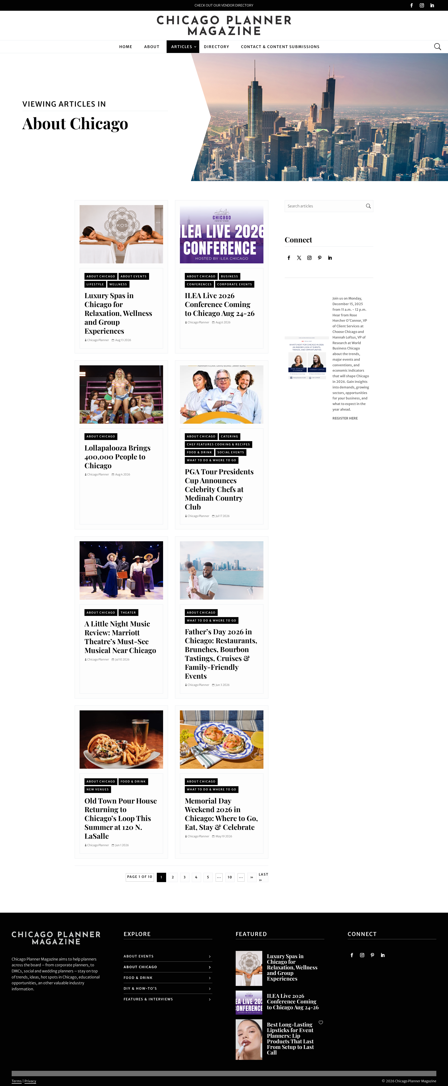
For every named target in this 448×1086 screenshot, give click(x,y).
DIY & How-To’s (140, 988)
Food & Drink (199, 452)
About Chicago (101, 276)
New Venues (98, 789)
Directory (216, 46)
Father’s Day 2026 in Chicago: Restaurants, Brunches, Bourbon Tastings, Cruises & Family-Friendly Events (221, 653)
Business (229, 276)
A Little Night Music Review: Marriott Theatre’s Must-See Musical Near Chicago (120, 637)
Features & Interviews (148, 999)
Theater (128, 612)
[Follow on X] (299, 258)
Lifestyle (95, 284)
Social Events (230, 452)
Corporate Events (234, 284)
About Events (134, 276)
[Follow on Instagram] (422, 5)
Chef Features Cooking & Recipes (218, 444)
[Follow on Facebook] (411, 5)
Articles (181, 46)
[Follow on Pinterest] (319, 258)
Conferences (199, 284)
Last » (263, 877)
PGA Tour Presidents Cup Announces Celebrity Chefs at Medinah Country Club (219, 489)
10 (230, 877)
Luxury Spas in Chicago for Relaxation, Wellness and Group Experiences (118, 312)
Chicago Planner (98, 340)
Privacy (30, 1081)
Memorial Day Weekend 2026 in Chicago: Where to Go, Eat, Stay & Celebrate (221, 814)
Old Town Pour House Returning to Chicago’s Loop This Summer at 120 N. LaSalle (120, 818)
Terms (17, 1081)
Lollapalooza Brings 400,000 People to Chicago (117, 456)
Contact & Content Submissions (280, 46)
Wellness (118, 284)
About (152, 46)
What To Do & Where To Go (211, 460)
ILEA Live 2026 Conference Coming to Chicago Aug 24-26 (220, 304)
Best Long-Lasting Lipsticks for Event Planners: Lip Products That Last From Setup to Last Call (290, 1038)
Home (126, 46)
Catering (229, 436)
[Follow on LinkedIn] (432, 5)
